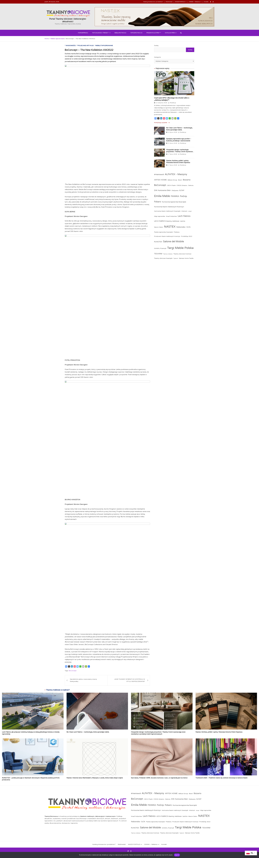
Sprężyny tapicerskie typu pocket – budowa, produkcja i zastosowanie (178, 140)
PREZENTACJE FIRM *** (153, 33)
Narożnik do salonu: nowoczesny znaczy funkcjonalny (83, 680)
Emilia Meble (162, 196)
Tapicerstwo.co (136, 33)
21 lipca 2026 (172, 143)
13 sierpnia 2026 (161, 103)
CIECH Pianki (171, 185)
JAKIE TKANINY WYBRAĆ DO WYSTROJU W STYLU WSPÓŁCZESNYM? (129, 680)
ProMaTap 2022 (186, 236)
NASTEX (169, 226)
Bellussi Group (172, 180)
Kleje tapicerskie (159, 216)
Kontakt (206, 1)
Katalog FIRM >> (171, 33)
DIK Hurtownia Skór (162, 190)
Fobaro (157, 201)
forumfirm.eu (83, 33)
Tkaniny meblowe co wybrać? (58, 690)
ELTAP (181, 190)
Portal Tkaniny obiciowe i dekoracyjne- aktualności (67, 20)
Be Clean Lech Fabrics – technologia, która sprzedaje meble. (179, 129)
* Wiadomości (70, 45)
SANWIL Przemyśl (160, 248)
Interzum (184, 211)
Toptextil (175, 258)
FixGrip (183, 196)
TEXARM (158, 254)
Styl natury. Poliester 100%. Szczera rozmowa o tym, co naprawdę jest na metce (159, 778)
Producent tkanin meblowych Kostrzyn (167, 236)
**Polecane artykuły (85, 45)
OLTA (188, 227)
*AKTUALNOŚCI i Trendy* (100, 33)
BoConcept (72, 671)
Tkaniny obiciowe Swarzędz (163, 258)
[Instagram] (213, 1)
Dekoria (190, 185)
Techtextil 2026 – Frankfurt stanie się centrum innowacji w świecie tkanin (221, 778)
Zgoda (177, 855)
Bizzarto (187, 180)
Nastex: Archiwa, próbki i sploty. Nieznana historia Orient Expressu (178, 162)
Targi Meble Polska (180, 248)
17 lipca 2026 (172, 154)
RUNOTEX (158, 242)
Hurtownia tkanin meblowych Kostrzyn (169, 207)
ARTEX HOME (160, 180)
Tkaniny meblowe (167, 254)
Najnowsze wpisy (162, 68)
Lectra (182, 221)
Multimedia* (169, 1)
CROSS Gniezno (182, 185)
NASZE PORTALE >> (181, 1)
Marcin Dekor (158, 227)
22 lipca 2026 (172, 132)
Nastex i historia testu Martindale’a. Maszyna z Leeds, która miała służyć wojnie (95, 778)
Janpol (190, 211)
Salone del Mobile (173, 241)
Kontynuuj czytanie (160, 122)
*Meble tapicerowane (104, 45)
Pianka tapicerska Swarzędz (163, 232)
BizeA (180, 180)
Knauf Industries (171, 216)
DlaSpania (175, 190)
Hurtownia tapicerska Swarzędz (174, 202)
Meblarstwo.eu (120, 33)
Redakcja (173, 103)
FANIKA (175, 196)
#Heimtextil (159, 174)
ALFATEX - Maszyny (176, 174)
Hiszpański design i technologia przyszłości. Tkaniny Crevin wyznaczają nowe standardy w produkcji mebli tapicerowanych (180, 153)
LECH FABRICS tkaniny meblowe (166, 221)
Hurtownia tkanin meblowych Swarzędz (167, 211)
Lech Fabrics (184, 216)
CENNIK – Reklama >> (195, 1)
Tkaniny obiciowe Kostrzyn (182, 254)
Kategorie (157, 57)
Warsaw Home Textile (186, 258)
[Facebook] (210, 1)
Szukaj (156, 45)
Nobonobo (180, 227)
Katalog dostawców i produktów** (153, 1)
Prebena (176, 232)
